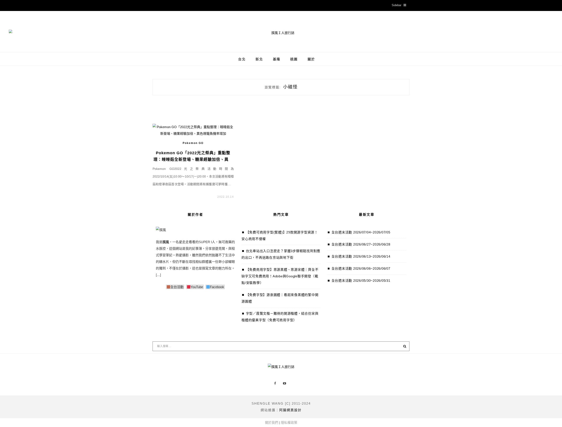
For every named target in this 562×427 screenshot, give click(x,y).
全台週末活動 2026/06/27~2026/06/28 (360, 244)
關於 (311, 59)
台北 (242, 59)
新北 (259, 59)
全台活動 (177, 287)
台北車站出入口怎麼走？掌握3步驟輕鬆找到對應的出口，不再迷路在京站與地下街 (280, 254)
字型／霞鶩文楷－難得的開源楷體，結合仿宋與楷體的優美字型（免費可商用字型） (279, 317)
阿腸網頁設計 (290, 410)
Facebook (217, 287)
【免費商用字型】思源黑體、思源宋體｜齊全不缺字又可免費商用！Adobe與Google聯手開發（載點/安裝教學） (279, 276)
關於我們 (271, 422)
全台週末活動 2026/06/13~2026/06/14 (360, 256)
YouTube (197, 287)
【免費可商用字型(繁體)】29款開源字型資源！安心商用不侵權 (279, 235)
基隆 (276, 59)
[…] (158, 275)
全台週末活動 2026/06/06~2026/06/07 (360, 268)
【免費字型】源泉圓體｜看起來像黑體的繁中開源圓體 (279, 298)
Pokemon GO (193, 143)
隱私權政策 (289, 422)
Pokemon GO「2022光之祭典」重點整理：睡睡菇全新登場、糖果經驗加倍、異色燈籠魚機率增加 (193, 159)
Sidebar (396, 5)
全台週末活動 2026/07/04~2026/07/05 (360, 232)
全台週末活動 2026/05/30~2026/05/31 (360, 280)
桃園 (294, 59)
